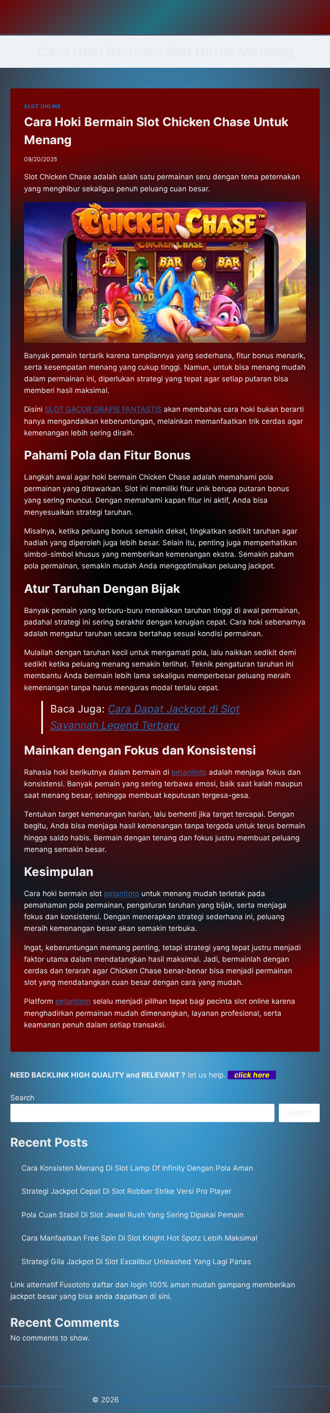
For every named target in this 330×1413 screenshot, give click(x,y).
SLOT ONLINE (42, 106)
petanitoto (189, 772)
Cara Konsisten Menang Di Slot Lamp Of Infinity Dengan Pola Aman (137, 1168)
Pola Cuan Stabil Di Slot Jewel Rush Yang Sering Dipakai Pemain (132, 1215)
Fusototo (75, 1284)
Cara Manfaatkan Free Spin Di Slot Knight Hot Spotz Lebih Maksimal (139, 1238)
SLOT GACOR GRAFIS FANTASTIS (179, 1399)
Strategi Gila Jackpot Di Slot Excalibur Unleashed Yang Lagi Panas (136, 1261)
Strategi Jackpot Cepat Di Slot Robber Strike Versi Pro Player (126, 1191)
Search (22, 1097)
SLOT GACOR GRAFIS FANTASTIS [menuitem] (103, 409)
